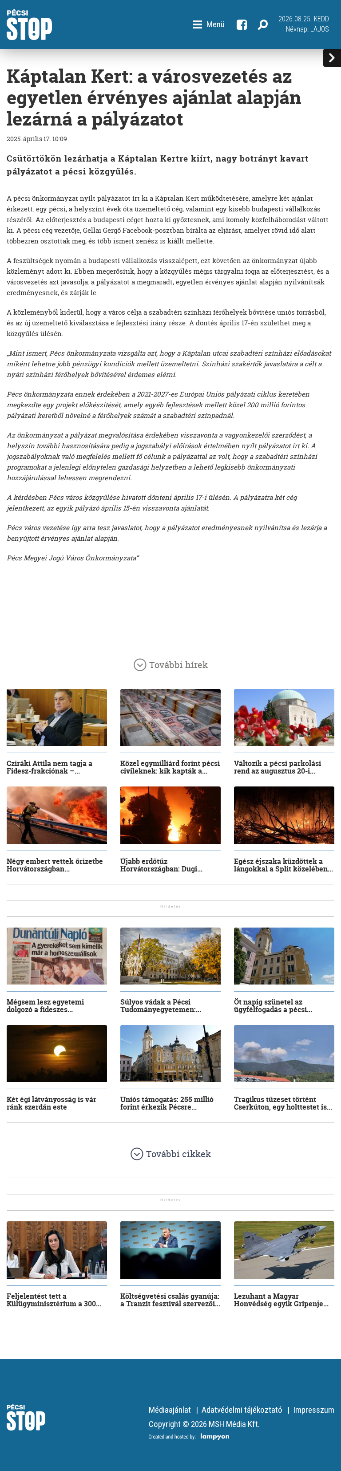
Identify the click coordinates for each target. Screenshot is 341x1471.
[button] (208, 24)
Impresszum (313, 1410)
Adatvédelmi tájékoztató (242, 1410)
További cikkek (178, 1154)
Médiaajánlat (170, 1410)
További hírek (178, 665)
